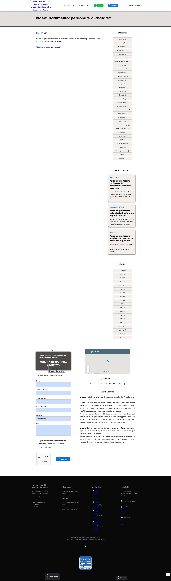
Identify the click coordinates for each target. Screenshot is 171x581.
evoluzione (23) (122, 80)
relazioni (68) (122, 121)
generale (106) (122, 91)
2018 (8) (122, 300)
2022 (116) (122, 285)
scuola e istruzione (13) (122, 128)
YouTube (99, 505)
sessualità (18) (122, 132)
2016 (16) (122, 308)
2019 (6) (122, 296)
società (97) (122, 136)
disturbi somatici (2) (122, 76)
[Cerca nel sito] (134, 5)
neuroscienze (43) (122, 106)
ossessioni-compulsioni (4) (122, 110)
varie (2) (122, 154)
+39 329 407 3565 (129, 501)
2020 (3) (122, 293)
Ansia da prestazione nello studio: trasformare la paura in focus (122, 213)
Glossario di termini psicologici (69, 509)
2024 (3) (122, 278)
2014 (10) (122, 315)
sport (111, 232)
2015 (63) (122, 311)
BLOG (88, 5)
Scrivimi (100, 5)
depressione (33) (123, 69)
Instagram (100, 515)
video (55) (123, 43)
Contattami (123, 578)
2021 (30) (122, 289)
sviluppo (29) (122, 147)
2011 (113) (122, 326)
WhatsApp (127, 518)
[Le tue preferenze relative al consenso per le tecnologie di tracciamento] (168, 574)
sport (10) (122, 140)
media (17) (122, 99)
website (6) (122, 158)
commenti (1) (123, 54)
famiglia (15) (122, 84)
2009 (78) (122, 334)
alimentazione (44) (122, 46)
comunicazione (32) (122, 58)
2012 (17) (122, 322)
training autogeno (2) (122, 151)
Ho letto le (42, 447)
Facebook (99, 495)
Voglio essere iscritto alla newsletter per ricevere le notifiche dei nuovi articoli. (52, 442)
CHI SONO (81, 5)
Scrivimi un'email (53, 576)
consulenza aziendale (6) (122, 61)
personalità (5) (122, 113)
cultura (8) (123, 65)
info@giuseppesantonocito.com (132, 506)
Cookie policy (65, 498)
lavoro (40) (122, 95)
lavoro (111, 177)
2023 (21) (122, 281)
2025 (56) (122, 274)
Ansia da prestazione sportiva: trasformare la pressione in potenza (121, 238)
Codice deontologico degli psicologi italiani (70, 503)
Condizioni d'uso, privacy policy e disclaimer (70, 492)
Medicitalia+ (100, 526)
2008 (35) (122, 337)
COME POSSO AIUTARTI (68, 5)
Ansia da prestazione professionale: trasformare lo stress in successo (121, 184)
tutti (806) (123, 270)
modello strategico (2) (122, 102)
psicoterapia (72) (123, 117)
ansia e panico (114, 207)
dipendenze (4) (122, 72)
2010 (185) (122, 330)
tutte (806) (122, 39)
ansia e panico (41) (122, 50)
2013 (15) (122, 319)
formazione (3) (122, 87)
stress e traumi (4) (122, 143)
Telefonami (114, 5)
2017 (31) (122, 304)
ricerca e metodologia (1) (122, 125)
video (37, 33)
